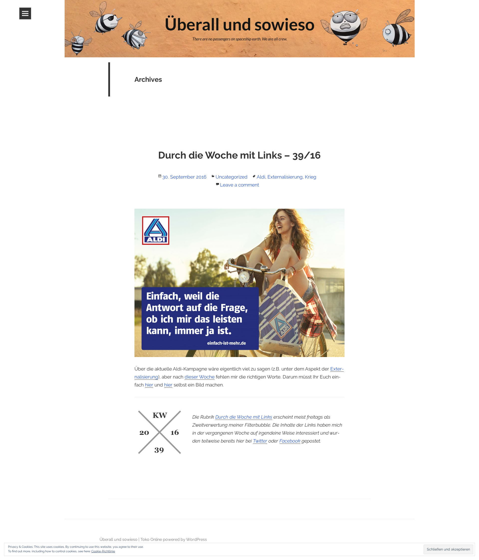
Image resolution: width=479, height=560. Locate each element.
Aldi (261, 177)
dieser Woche (200, 376)
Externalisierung (285, 177)
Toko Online (151, 539)
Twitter (260, 441)
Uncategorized (231, 177)
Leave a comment (239, 184)
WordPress (196, 539)
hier (149, 384)
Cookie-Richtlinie (103, 551)
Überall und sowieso (118, 539)
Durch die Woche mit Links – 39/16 (239, 155)
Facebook (289, 441)
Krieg (310, 177)
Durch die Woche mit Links (243, 417)
